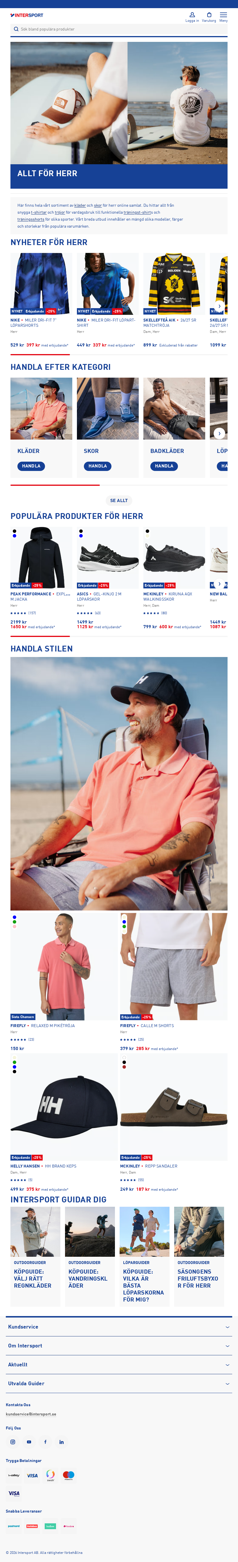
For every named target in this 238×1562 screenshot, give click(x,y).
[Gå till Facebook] (46, 1442)
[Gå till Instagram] (14, 1442)
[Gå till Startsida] (27, 15)
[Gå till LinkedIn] (63, 1442)
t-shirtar (39, 212)
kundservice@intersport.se (31, 1414)
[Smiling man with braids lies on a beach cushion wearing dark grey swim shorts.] (174, 409)
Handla (31, 466)
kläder (80, 205)
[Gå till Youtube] (30, 1442)
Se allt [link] (119, 500)
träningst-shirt (137, 212)
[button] (219, 306)
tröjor (60, 212)
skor (98, 205)
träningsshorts (30, 219)
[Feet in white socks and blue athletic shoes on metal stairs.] (108, 409)
